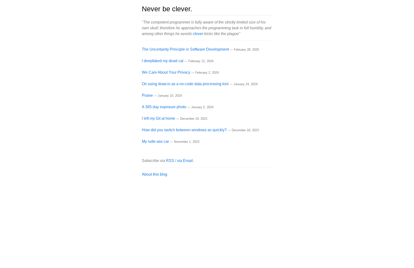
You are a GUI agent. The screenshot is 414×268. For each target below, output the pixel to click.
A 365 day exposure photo (164, 107)
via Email (185, 161)
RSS (170, 161)
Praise (147, 95)
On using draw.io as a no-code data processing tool (185, 84)
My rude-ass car (155, 141)
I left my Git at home (158, 118)
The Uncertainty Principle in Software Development (185, 49)
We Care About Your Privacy (166, 72)
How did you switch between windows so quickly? (184, 130)
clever (198, 34)
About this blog (154, 174)
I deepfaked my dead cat (162, 61)
